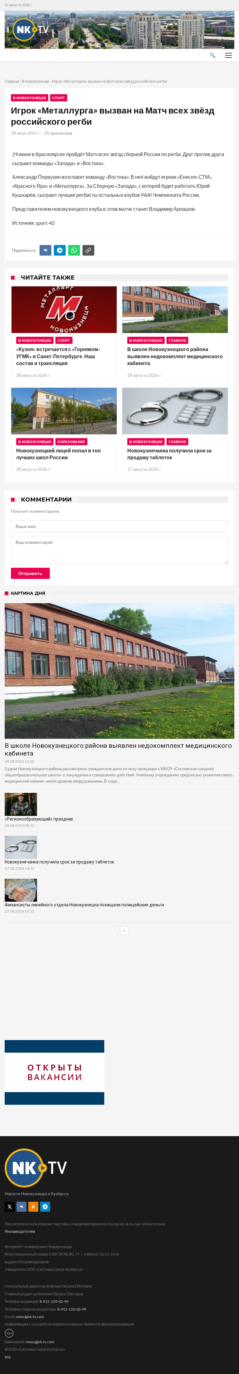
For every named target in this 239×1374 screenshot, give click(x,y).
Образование (71, 442)
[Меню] (228, 55)
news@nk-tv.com (30, 1316)
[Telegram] (60, 250)
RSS (8, 1357)
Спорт (58, 98)
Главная (12, 81)
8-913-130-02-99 (54, 1301)
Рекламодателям (20, 1231)
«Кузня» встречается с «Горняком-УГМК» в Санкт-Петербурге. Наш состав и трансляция (58, 356)
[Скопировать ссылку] (88, 250)
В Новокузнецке (35, 81)
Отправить (30, 573)
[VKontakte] (21, 1207)
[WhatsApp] (74, 250)
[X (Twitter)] (10, 1207)
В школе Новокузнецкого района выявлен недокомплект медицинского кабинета (175, 356)
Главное (177, 340)
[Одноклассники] (33, 1207)
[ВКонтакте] (45, 250)
